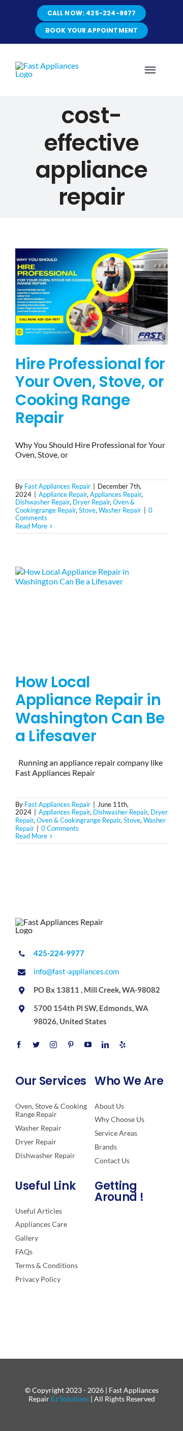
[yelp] (122, 1044)
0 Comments (60, 828)
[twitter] (36, 1044)
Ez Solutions (70, 1398)
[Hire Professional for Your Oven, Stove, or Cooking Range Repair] (91, 296)
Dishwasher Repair (42, 502)
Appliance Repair (63, 494)
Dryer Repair (91, 502)
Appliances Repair (115, 494)
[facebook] (18, 1044)
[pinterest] (70, 1044)
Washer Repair (120, 510)
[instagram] (53, 1044)
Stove (87, 510)
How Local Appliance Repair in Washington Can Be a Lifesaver (89, 708)
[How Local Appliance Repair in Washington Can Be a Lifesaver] (91, 615)
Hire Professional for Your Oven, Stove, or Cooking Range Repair (90, 390)
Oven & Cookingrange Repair (75, 506)
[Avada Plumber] (51, 65)
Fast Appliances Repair (57, 486)
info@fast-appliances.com (76, 971)
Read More (31, 526)
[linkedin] (105, 1044)
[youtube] (88, 1044)
